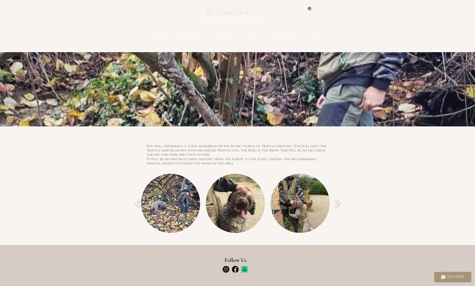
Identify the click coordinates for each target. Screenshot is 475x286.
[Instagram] (226, 269)
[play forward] (337, 203)
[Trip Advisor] (244, 269)
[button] (170, 203)
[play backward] (138, 203)
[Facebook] (235, 269)
